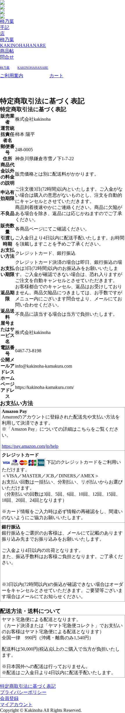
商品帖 (7, 50)
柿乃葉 (7, 21)
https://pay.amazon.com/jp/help (30, 446)
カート (56, 75)
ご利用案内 (11, 75)
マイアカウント (16, 704)
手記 (4, 27)
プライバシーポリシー (23, 692)
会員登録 (9, 698)
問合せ (7, 57)
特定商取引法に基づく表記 (28, 686)
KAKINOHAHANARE (23, 45)
